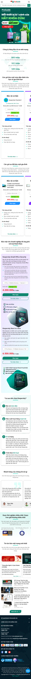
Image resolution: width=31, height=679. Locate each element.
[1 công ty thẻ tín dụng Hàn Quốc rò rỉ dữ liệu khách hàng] (7, 605)
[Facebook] (2, 652)
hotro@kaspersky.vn (17, 636)
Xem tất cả (14, 611)
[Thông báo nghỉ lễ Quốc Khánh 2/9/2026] (11, 558)
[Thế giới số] (18, 660)
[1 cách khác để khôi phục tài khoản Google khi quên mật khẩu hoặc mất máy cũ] (7, 597)
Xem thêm (16, 576)
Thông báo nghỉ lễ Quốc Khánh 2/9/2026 (11, 566)
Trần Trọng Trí (15, 676)
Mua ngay (12, 119)
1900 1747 (4, 630)
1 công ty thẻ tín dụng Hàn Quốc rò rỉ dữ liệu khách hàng (21, 604)
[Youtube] (6, 652)
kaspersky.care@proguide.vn (20, 638)
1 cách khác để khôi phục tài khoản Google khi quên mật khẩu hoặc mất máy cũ (22, 596)
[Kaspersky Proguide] (15, 2)
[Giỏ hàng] (29, 2)
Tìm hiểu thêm (12, 156)
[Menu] (2, 2)
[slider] (15, 25)
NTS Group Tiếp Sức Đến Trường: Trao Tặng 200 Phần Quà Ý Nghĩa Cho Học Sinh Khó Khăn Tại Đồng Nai (22, 582)
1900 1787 (4, 634)
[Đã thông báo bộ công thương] (6, 660)
